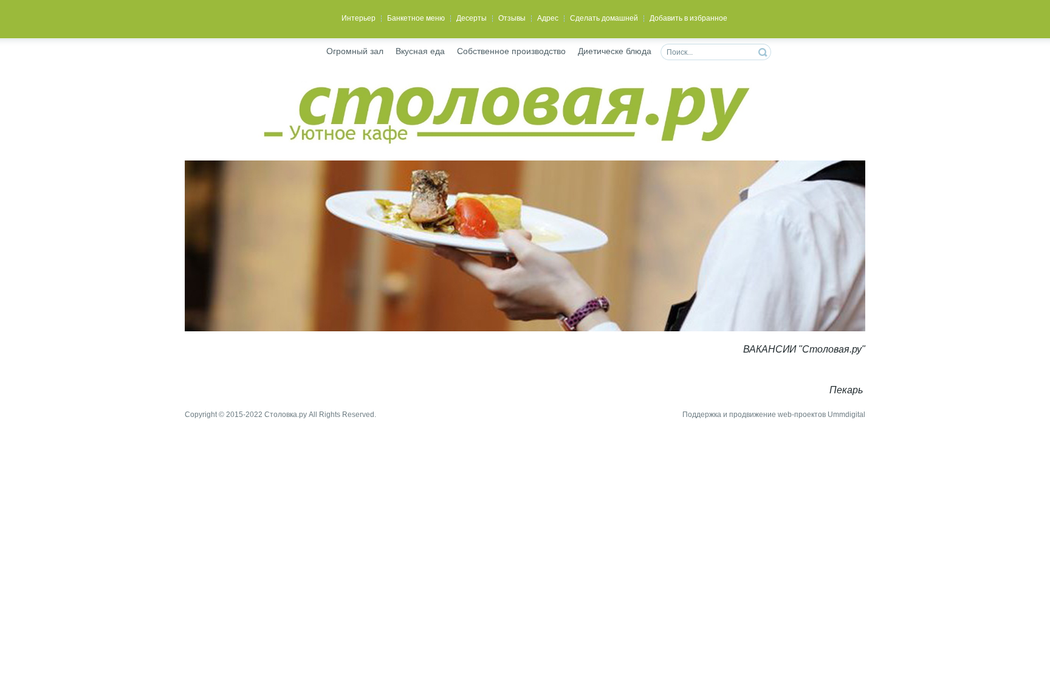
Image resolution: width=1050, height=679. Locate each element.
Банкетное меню (416, 18)
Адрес (547, 18)
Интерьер (358, 18)
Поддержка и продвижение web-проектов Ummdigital (773, 414)
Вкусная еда (420, 51)
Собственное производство (511, 51)
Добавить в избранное (688, 18)
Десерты (471, 18)
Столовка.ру (285, 414)
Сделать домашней (604, 18)
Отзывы (512, 18)
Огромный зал (354, 51)
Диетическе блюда (614, 51)
